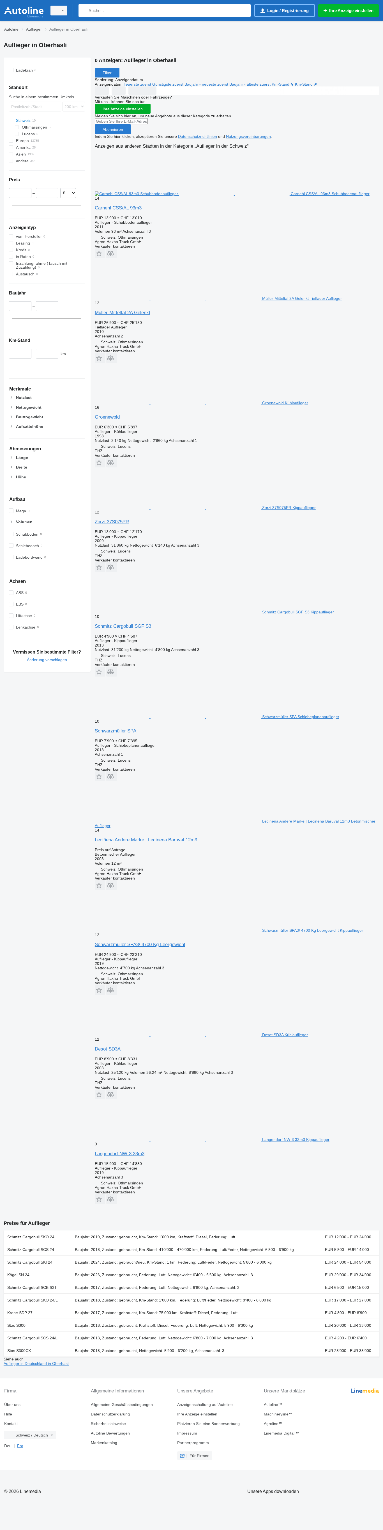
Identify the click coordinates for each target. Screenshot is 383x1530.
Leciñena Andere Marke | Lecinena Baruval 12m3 (146, 839)
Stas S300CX (19, 1350)
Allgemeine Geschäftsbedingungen (122, 1404)
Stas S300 (16, 1325)
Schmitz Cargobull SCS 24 (30, 1249)
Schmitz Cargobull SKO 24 (30, 1237)
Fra (20, 1446)
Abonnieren (113, 129)
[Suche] (83, 10)
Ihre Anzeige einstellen (123, 109)
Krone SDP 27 (20, 1312)
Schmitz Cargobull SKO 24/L (32, 1300)
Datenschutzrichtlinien (197, 136)
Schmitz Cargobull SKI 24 (29, 1262)
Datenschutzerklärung (110, 1414)
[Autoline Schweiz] (23, 10)
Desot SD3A (108, 1049)
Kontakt (11, 1423)
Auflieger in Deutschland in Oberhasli (36, 1363)
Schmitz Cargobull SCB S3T (32, 1287)
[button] (100, 253)
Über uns (12, 1404)
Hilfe (8, 1414)
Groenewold (107, 417)
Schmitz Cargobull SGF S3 (123, 626)
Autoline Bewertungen (110, 1433)
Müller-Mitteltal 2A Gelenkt (122, 312)
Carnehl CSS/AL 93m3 (118, 208)
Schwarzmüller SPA (115, 731)
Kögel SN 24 (18, 1275)
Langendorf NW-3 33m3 (119, 1153)
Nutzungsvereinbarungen (248, 136)
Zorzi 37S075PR (112, 521)
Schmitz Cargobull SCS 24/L (32, 1338)
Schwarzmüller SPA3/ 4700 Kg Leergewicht (140, 944)
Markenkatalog (104, 1442)
